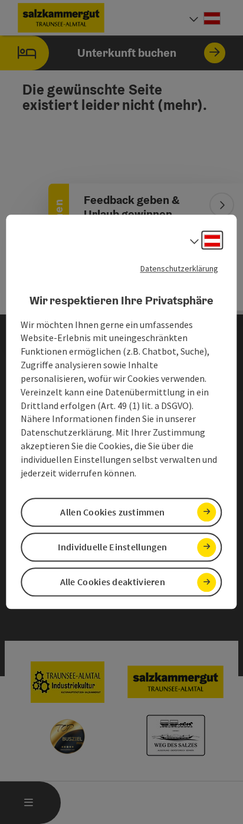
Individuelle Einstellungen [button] (112, 547)
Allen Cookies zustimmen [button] (112, 512)
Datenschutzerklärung (179, 268)
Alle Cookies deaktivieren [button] (113, 582)
